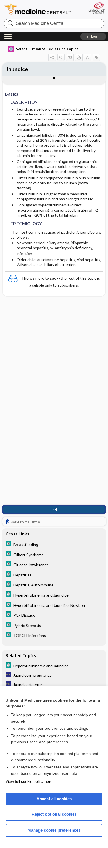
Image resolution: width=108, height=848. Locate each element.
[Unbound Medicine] (97, 8)
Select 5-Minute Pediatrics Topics (47, 48)
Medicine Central (37, 9)
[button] (93, 36)
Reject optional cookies (54, 814)
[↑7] (54, 510)
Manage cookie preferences (54, 830)
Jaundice (17, 69)
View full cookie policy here (29, 781)
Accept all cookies (54, 798)
